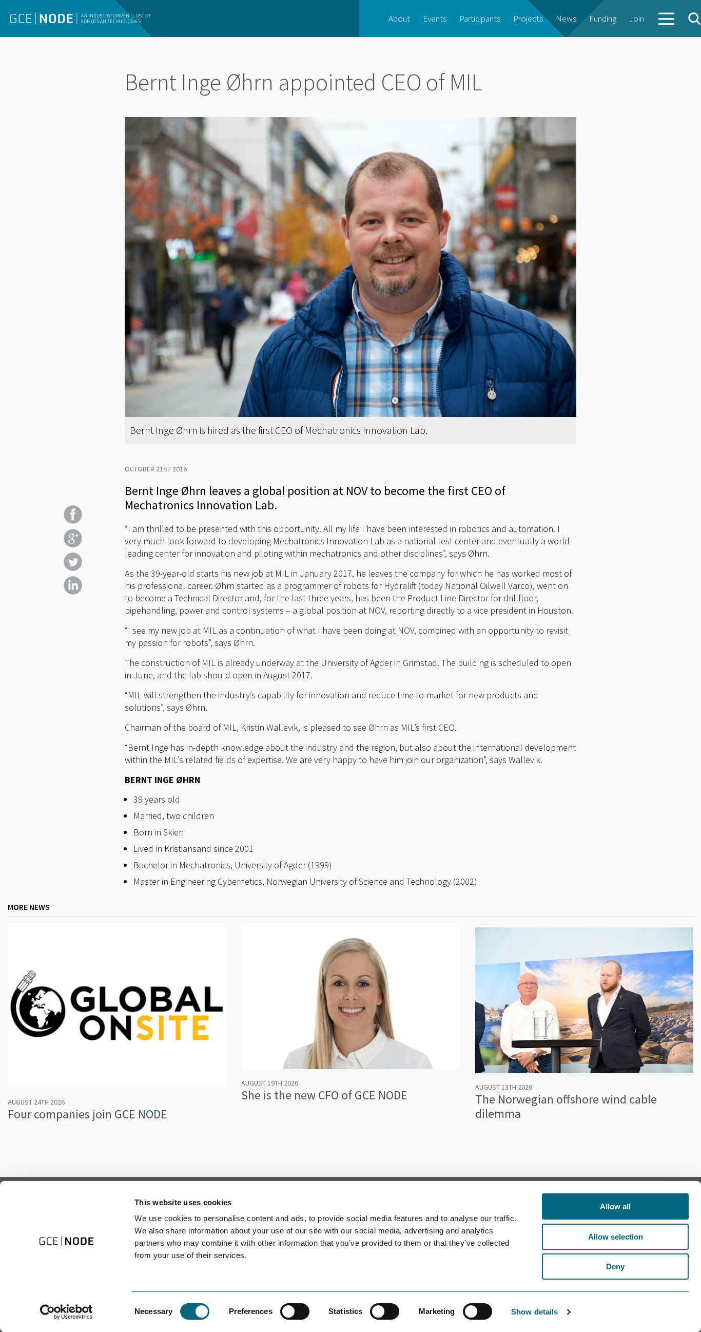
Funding (602, 18)
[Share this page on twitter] (73, 562)
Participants (479, 18)
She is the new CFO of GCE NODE (324, 1095)
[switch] (294, 1311)
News (566, 18)
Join (636, 18)
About (399, 18)
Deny (615, 1266)
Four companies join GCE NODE (87, 1114)
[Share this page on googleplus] (73, 538)
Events (434, 18)
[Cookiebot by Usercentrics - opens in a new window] (66, 1312)
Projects (528, 18)
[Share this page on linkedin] (73, 585)
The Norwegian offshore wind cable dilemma (566, 1106)
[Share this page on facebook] (73, 514)
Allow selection (615, 1236)
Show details (534, 1311)
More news (29, 907)
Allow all (615, 1206)
